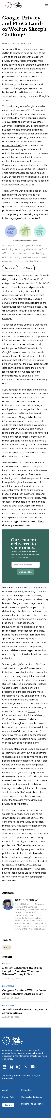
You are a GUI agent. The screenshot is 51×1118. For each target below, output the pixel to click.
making (37, 505)
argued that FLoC (11, 145)
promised (31, 172)
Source (37, 261)
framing (32, 711)
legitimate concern (15, 752)
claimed (19, 125)
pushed (39, 106)
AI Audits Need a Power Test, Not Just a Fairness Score (25, 1011)
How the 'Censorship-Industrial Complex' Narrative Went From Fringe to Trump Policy (22, 971)
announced (30, 49)
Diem (41, 521)
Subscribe (25, 571)
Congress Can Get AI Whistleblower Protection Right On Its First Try (24, 992)
